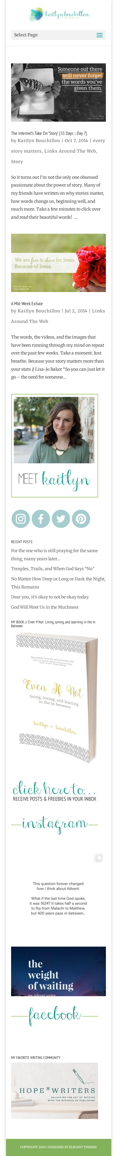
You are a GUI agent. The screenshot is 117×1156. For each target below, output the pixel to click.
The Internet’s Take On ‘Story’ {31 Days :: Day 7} (49, 133)
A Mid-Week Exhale (27, 303)
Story (17, 161)
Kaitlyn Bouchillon (39, 140)
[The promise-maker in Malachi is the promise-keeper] (58, 898)
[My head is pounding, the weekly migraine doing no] (58, 994)
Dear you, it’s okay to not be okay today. (50, 597)
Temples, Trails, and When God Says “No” (52, 568)
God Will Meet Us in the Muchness (45, 607)
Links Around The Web (70, 151)
